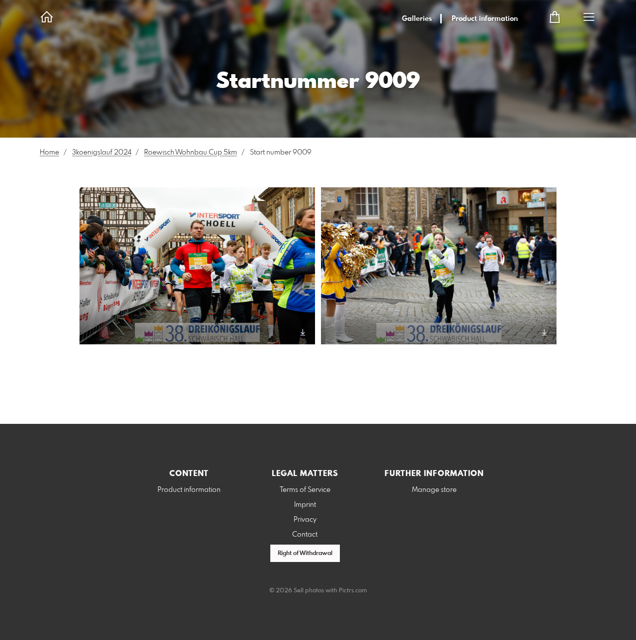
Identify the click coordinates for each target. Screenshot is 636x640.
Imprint (305, 504)
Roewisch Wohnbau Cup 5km (190, 152)
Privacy (305, 519)
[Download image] (303, 332)
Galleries (417, 18)
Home (49, 152)
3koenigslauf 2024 (101, 152)
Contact (305, 534)
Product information (485, 18)
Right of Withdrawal (305, 554)
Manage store (434, 489)
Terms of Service (305, 489)
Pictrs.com (353, 591)
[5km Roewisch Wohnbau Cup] (197, 265)
